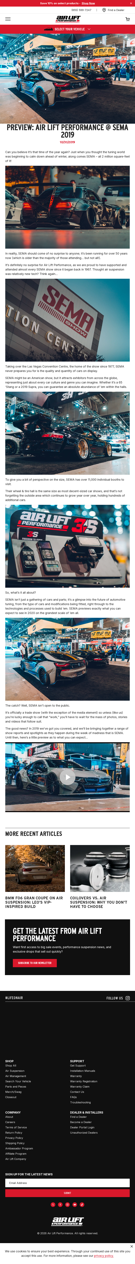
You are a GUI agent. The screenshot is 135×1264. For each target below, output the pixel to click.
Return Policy (13, 1132)
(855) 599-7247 (81, 10)
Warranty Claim (79, 1086)
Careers (10, 1122)
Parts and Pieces (15, 1086)
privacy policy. (104, 1255)
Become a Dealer (81, 1122)
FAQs (73, 1097)
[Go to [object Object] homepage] (67, 1221)
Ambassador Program (19, 1148)
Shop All (10, 1065)
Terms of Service (16, 1127)
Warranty (76, 1076)
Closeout (10, 1097)
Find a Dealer (78, 1116)
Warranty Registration (83, 1081)
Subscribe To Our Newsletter (35, 963)
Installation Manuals (82, 1070)
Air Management (15, 1076)
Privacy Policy (14, 1138)
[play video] (68, 777)
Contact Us (77, 1091)
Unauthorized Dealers (84, 1132)
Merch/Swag (13, 1091)
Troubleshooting (80, 1102)
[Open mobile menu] (8, 19)
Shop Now (88, 3)
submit (67, 1193)
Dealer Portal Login (82, 1127)
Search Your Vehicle (18, 1081)
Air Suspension (14, 1070)
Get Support (78, 1065)
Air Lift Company (15, 1159)
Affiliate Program (15, 1153)
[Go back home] (68, 19)
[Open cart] (127, 19)
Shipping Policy (15, 1143)
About (9, 1116)
